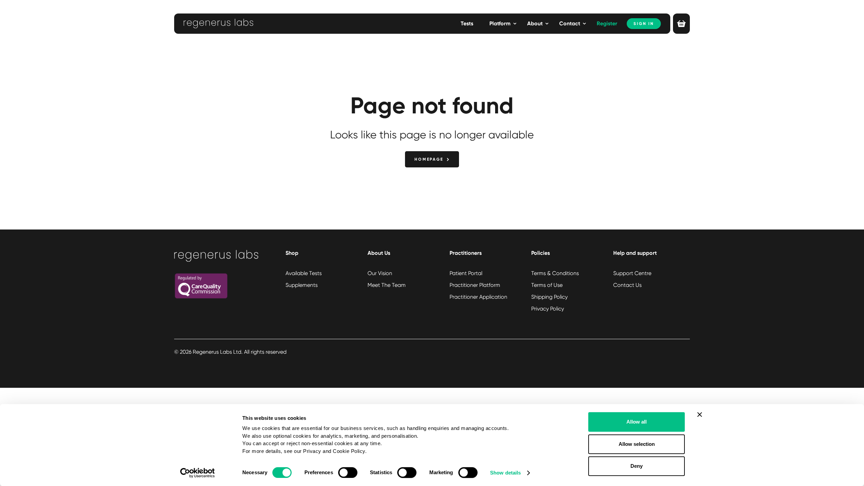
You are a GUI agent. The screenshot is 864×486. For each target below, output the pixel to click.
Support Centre (632, 273)
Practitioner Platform (475, 285)
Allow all (636, 422)
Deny (636, 466)
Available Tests (304, 273)
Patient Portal (466, 273)
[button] (503, 24)
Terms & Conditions (555, 273)
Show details (505, 473)
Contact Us (627, 285)
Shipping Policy (549, 297)
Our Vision (380, 273)
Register (607, 23)
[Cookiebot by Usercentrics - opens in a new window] (197, 473)
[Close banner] (699, 414)
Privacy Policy (547, 308)
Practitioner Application (478, 297)
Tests (467, 23)
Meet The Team (387, 285)
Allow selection (637, 444)
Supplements (302, 285)
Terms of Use (547, 285)
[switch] (347, 472)
